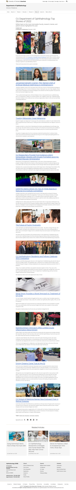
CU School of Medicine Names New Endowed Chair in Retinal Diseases (37, 400)
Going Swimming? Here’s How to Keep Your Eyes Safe (16, 445)
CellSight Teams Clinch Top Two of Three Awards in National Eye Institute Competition (36, 190)
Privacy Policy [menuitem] (32, 484)
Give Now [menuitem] (66, 484)
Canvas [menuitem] (55, 1)
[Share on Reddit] (33, 420)
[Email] (36, 420)
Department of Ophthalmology (16, 5)
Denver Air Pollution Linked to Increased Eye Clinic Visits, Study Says (59, 446)
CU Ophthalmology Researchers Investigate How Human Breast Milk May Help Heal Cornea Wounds (37, 447)
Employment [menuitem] (60, 484)
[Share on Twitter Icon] (24, 420)
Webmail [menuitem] (44, 1)
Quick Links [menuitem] (61, 1)
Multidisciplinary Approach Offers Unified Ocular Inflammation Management (35, 329)
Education (27, 415)
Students (37, 415)
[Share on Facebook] (27, 420)
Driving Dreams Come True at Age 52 (30, 363)
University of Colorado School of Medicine (37, 57)
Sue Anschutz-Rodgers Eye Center (31, 58)
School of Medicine (11, 8)
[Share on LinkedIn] (30, 420)
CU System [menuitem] (25, 484)
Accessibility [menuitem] (46, 484)
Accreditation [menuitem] (53, 484)
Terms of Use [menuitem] (39, 484)
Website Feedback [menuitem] (17, 484)
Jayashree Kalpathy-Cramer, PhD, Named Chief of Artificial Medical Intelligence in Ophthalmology (35, 84)
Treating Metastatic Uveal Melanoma (30, 118)
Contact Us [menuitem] (9, 484)
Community (32, 415)
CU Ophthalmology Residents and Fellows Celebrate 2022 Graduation (36, 257)
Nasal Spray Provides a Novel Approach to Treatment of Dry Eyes (38, 294)
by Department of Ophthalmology (22, 29)
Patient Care (22, 415)
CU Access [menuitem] (50, 1)
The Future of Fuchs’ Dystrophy (28, 225)
